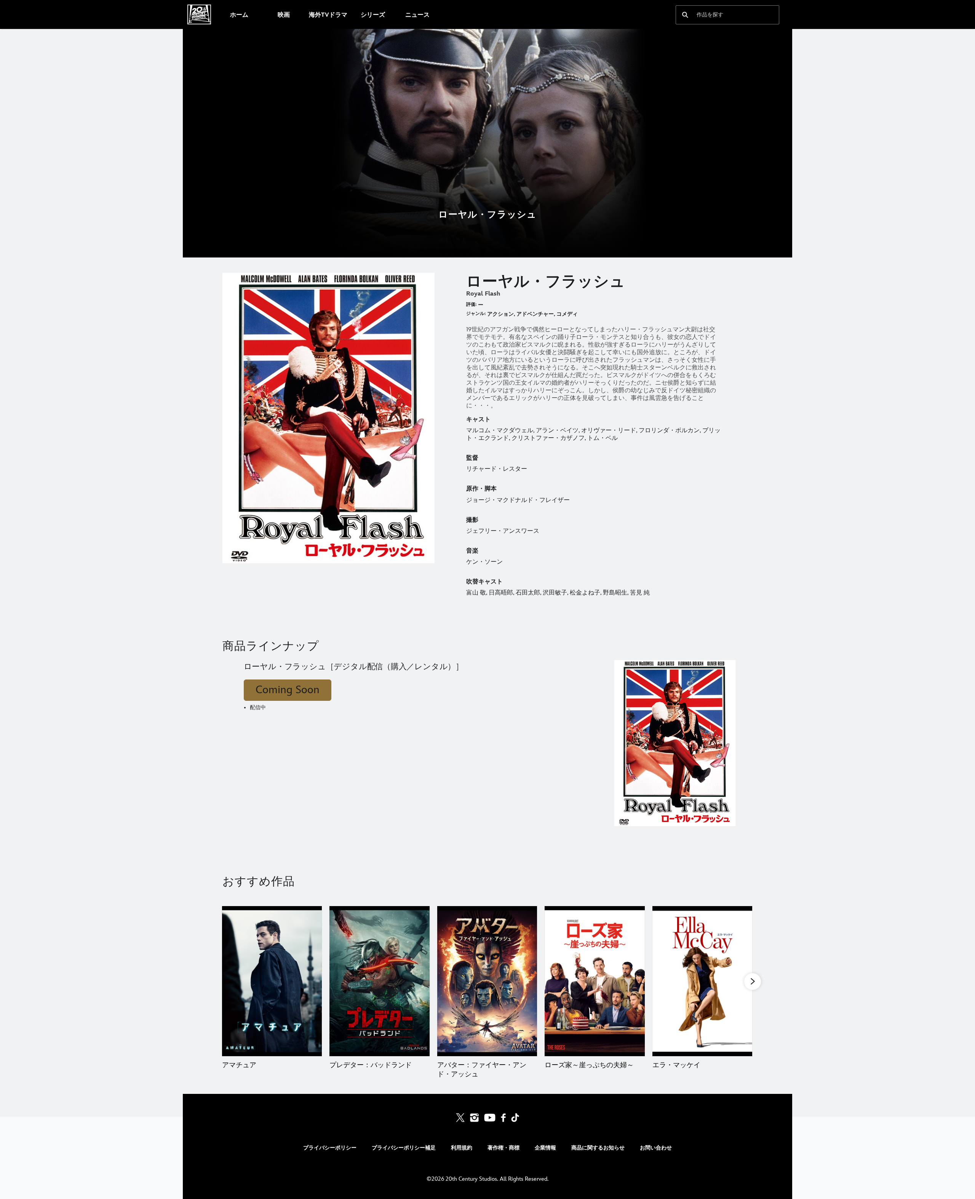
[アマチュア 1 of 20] (272, 981)
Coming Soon (288, 690)
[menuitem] (239, 14)
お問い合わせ (656, 1148)
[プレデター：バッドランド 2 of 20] (379, 981)
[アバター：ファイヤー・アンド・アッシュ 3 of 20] (487, 981)
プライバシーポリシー (329, 1148)
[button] (752, 981)
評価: (471, 304)
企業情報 (545, 1148)
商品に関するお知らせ (598, 1148)
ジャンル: (476, 314)
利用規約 (461, 1148)
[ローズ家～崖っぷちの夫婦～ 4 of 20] (594, 981)
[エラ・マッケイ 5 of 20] (702, 981)
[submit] (685, 15)
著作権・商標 (503, 1148)
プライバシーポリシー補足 (404, 1148)
